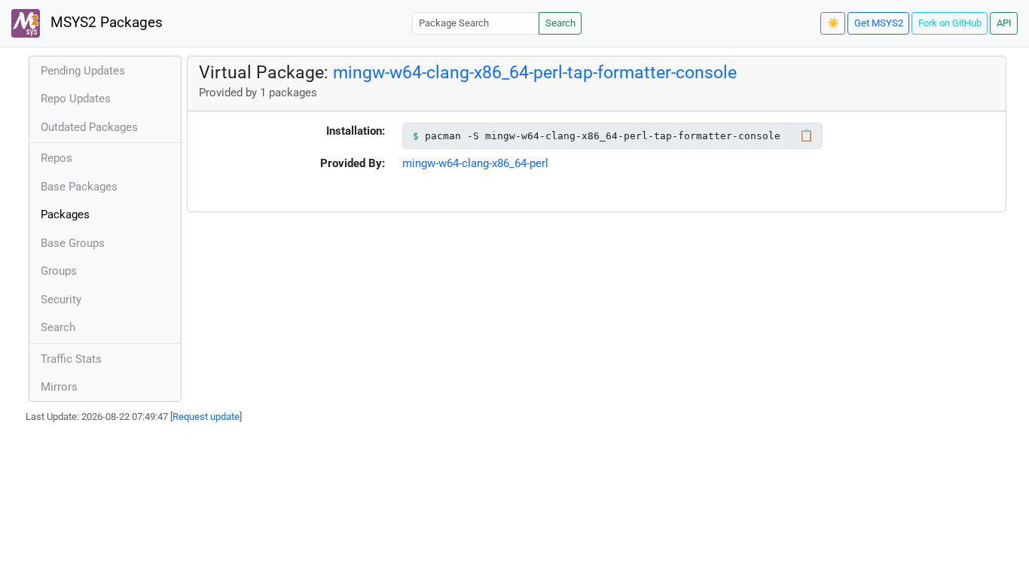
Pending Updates (83, 71)
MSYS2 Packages (105, 22)
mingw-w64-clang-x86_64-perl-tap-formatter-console (535, 72)
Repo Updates (76, 98)
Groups (59, 271)
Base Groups (73, 243)
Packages (65, 214)
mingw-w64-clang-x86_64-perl (475, 163)
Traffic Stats (71, 359)
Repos (56, 158)
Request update (206, 416)
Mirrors (59, 387)
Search (560, 23)
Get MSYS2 (878, 23)
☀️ (833, 23)
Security (61, 299)
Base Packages (79, 186)
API (1004, 23)
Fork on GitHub (950, 23)
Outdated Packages (89, 127)
